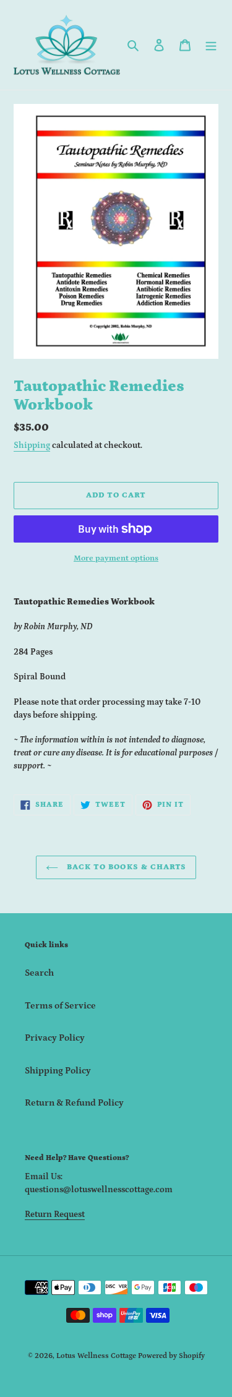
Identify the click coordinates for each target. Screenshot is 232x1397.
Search (39, 973)
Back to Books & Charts (125, 867)
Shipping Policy (58, 1070)
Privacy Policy (55, 1038)
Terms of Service (60, 1005)
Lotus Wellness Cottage (96, 1356)
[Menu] (211, 45)
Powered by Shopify (171, 1356)
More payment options (116, 558)
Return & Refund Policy (74, 1103)
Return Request (55, 1214)
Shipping (32, 445)
